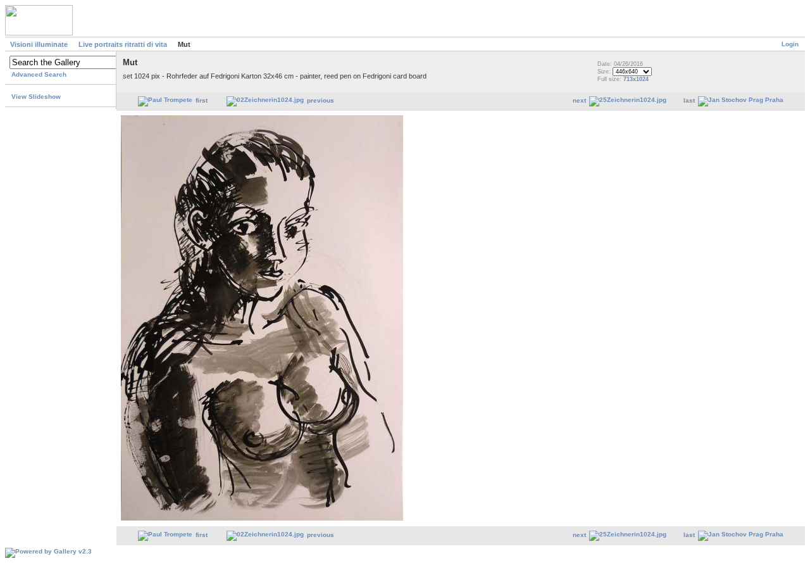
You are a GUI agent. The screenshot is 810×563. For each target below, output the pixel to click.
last (689, 100)
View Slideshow (36, 96)
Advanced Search (38, 74)
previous (320, 100)
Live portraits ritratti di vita (122, 44)
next (579, 100)
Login (790, 44)
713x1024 (636, 79)
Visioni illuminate (39, 44)
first (202, 100)
